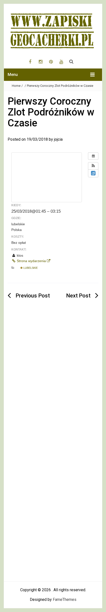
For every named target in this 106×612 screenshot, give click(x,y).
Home (16, 86)
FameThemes (64, 599)
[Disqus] (53, 383)
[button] (93, 165)
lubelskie (30, 267)
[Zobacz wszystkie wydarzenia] (93, 156)
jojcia (58, 139)
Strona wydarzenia (31, 261)
